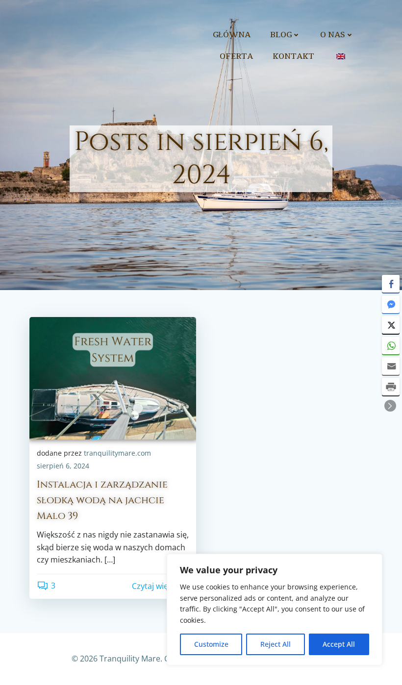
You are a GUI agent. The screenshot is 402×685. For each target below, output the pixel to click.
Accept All (339, 644)
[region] (274, 609)
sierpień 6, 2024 (63, 465)
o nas (332, 34)
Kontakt (293, 56)
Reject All (275, 644)
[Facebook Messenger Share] (391, 304)
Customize (211, 644)
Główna (232, 34)
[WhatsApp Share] (391, 345)
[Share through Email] (391, 366)
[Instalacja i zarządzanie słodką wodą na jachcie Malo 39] (112, 377)
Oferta (236, 56)
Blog (281, 34)
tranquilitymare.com (117, 453)
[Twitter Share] (391, 325)
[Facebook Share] (391, 284)
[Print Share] (391, 386)
